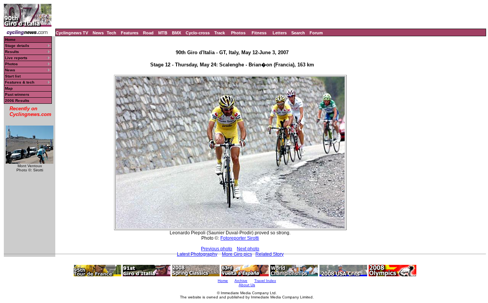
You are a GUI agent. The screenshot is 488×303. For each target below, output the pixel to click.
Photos (238, 33)
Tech (111, 33)
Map (9, 88)
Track (219, 33)
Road (148, 33)
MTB (162, 33)
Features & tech (19, 82)
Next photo (248, 248)
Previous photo (216, 248)
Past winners (17, 94)
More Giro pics (237, 254)
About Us (247, 285)
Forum (316, 33)
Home (10, 39)
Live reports (16, 58)
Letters (280, 33)
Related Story (269, 254)
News (98, 33)
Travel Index (265, 281)
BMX (176, 33)
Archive (240, 281)
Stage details (17, 46)
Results (12, 52)
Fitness (259, 33)
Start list (13, 76)
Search (298, 33)
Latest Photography (197, 254)
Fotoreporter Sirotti (239, 238)
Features (129, 33)
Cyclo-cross (198, 33)
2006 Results (17, 100)
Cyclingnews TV (72, 33)
